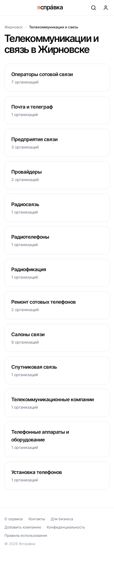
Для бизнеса (62, 519)
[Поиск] (93, 8)
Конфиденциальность (66, 527)
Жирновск (13, 27)
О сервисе (13, 519)
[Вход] (106, 8)
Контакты (36, 519)
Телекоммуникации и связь (53, 27)
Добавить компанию (22, 527)
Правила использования (25, 535)
